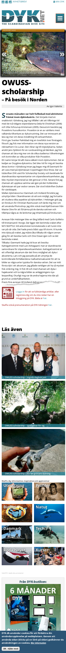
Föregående (5, 54)
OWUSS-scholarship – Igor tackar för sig (24, 425)
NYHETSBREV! (20, 1)
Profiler (43, 485)
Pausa (5, 60)
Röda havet (14, 550)
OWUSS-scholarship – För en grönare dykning (27, 473)
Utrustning (13, 485)
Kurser (42, 550)
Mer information (38, 643)
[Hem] (23, 22)
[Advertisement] (21, 317)
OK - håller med (10, 649)
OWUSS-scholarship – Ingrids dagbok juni (25, 377)
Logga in (20, 291)
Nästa (61, 54)
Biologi (9, 507)
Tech (40, 528)
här (45, 298)
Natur (41, 507)
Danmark (12, 528)
